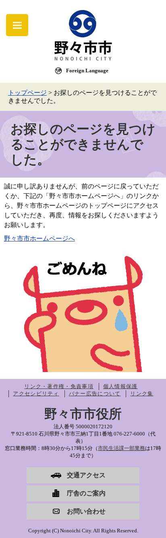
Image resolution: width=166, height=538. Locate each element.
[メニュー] (17, 25)
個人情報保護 (120, 386)
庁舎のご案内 (86, 493)
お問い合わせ (86, 511)
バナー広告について (95, 394)
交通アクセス (86, 475)
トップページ (27, 92)
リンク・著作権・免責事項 (58, 386)
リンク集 (141, 394)
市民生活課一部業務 (121, 448)
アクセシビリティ (36, 394)
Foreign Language (87, 71)
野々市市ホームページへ (39, 238)
